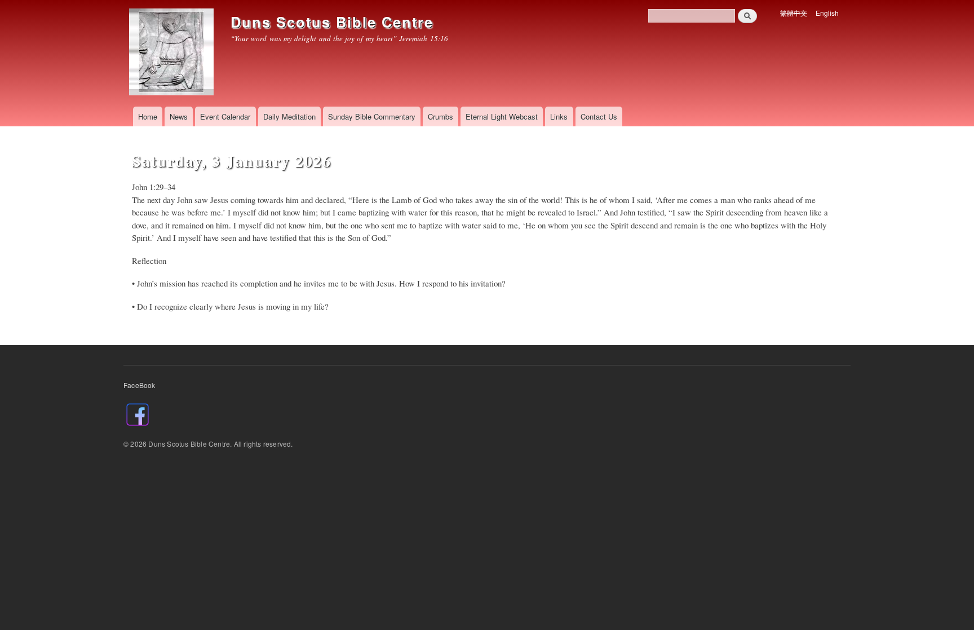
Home (147, 116)
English (827, 12)
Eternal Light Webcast (502, 116)
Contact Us (599, 116)
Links (559, 116)
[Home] (172, 53)
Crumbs (440, 116)
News (179, 116)
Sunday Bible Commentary (371, 116)
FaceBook (139, 385)
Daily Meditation (289, 116)
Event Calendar (225, 116)
